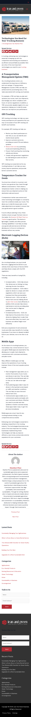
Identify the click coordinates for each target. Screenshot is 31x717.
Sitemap (14, 713)
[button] (28, 2)
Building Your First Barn (9, 550)
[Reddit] (10, 51)
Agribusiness (6, 565)
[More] (16, 51)
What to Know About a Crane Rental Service (15, 538)
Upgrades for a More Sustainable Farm (13, 555)
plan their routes (12, 302)
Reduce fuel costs (11, 147)
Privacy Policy (6, 713)
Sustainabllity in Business (9, 580)
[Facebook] (3, 51)
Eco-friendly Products (8, 568)
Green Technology (7, 574)
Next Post (15, 517)
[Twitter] (6, 51)
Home (3, 577)
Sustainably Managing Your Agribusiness (14, 533)
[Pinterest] (13, 51)
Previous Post (15, 512)
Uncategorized (7, 44)
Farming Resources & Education (11, 571)
